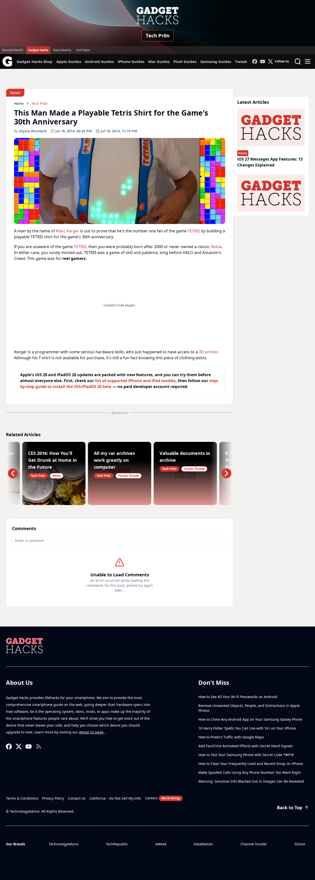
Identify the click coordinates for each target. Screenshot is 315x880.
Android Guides (99, 61)
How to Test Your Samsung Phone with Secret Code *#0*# (246, 754)
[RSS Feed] (38, 746)
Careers (162, 798)
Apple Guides (68, 61)
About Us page (91, 732)
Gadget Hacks (38, 50)
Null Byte (83, 50)
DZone (300, 844)
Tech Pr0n (158, 35)
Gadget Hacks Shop (34, 61)
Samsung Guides (215, 61)
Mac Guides (159, 61)
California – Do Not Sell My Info (115, 798)
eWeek (161, 844)
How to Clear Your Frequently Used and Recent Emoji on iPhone (250, 763)
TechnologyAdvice (63, 844)
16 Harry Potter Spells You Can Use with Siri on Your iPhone (247, 728)
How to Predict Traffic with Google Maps (231, 737)
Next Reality (62, 50)
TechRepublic (117, 844)
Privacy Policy (53, 798)
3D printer (208, 352)
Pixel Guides (184, 61)
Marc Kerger (67, 231)
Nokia (216, 246)
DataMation (203, 844)
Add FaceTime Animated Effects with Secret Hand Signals (245, 746)
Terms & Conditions (22, 798)
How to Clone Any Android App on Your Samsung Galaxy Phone (250, 719)
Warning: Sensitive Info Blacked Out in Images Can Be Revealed (251, 781)
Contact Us (77, 798)
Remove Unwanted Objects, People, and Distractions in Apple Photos (249, 708)
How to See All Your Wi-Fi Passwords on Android (237, 696)
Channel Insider (253, 844)
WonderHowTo (12, 50)
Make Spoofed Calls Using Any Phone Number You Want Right (249, 772)
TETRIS (194, 231)
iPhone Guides (131, 61)
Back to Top (289, 807)
